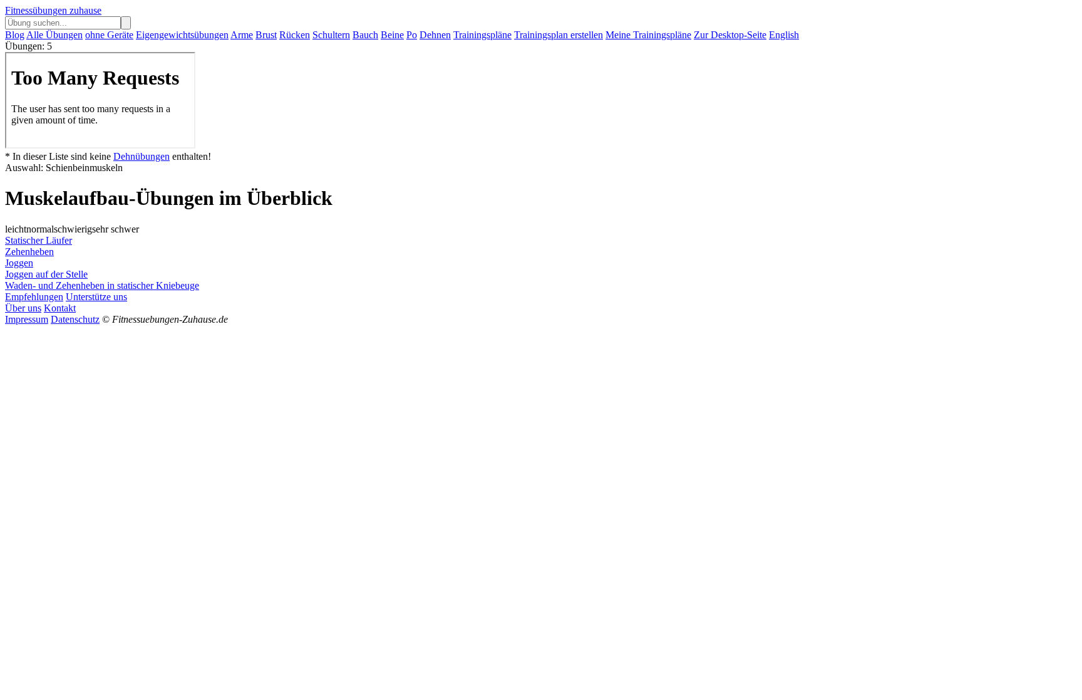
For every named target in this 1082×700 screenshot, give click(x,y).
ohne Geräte (109, 34)
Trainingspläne (482, 34)
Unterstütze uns (96, 296)
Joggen (19, 263)
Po (411, 34)
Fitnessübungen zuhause (53, 10)
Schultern (331, 34)
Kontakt (60, 308)
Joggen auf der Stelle (46, 274)
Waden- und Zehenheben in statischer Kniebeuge (102, 285)
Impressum (26, 319)
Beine (392, 34)
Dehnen (435, 34)
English (784, 34)
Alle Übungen (54, 34)
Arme (241, 34)
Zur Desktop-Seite (730, 34)
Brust (266, 34)
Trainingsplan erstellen (558, 34)
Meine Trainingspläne (648, 34)
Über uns (23, 308)
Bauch (365, 34)
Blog (14, 34)
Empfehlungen (34, 296)
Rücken (294, 34)
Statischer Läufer (38, 240)
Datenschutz (75, 319)
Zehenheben (29, 251)
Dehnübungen (141, 156)
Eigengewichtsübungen (182, 34)
